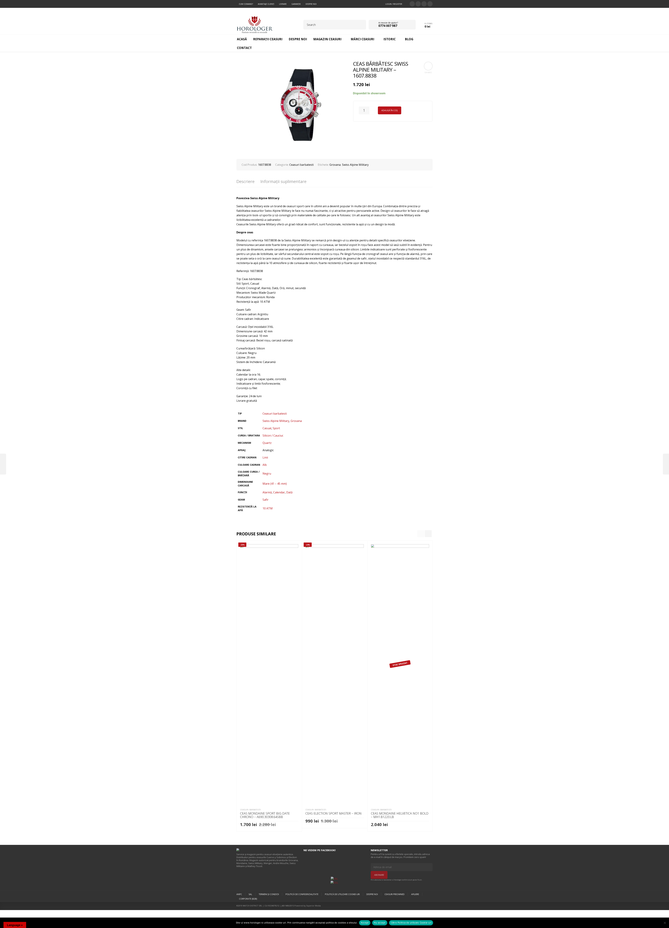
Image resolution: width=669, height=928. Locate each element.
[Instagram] (430, 3)
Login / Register (393, 4)
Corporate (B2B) (248, 898)
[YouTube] (424, 3)
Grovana (335, 165)
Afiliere (415, 894)
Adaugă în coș (389, 110)
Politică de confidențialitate (302, 894)
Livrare (283, 4)
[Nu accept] (664, 923)
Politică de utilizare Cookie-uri (342, 894)
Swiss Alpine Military (355, 165)
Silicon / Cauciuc (273, 435)
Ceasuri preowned (395, 894)
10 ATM (268, 508)
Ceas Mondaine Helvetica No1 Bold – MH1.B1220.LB (399, 815)
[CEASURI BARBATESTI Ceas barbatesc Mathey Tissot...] (3, 464)
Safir (265, 500)
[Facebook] (418, 3)
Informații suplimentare (283, 181)
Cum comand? (246, 4)
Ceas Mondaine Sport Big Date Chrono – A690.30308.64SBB (265, 815)
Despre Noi (311, 4)
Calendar (279, 492)
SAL (250, 894)
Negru (267, 473)
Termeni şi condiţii (269, 894)
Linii (265, 457)
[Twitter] (412, 3)
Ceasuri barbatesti (301, 165)
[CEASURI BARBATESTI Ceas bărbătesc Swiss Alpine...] (666, 464)
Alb (265, 465)
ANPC (239, 894)
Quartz (267, 443)
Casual (267, 428)
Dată (289, 492)
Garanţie (296, 4)
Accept (365, 922)
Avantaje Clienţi (266, 4)
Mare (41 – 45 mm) (275, 484)
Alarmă (267, 492)
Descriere (245, 181)
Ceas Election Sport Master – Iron (333, 813)
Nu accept (379, 922)
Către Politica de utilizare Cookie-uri (411, 922)
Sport (276, 428)
